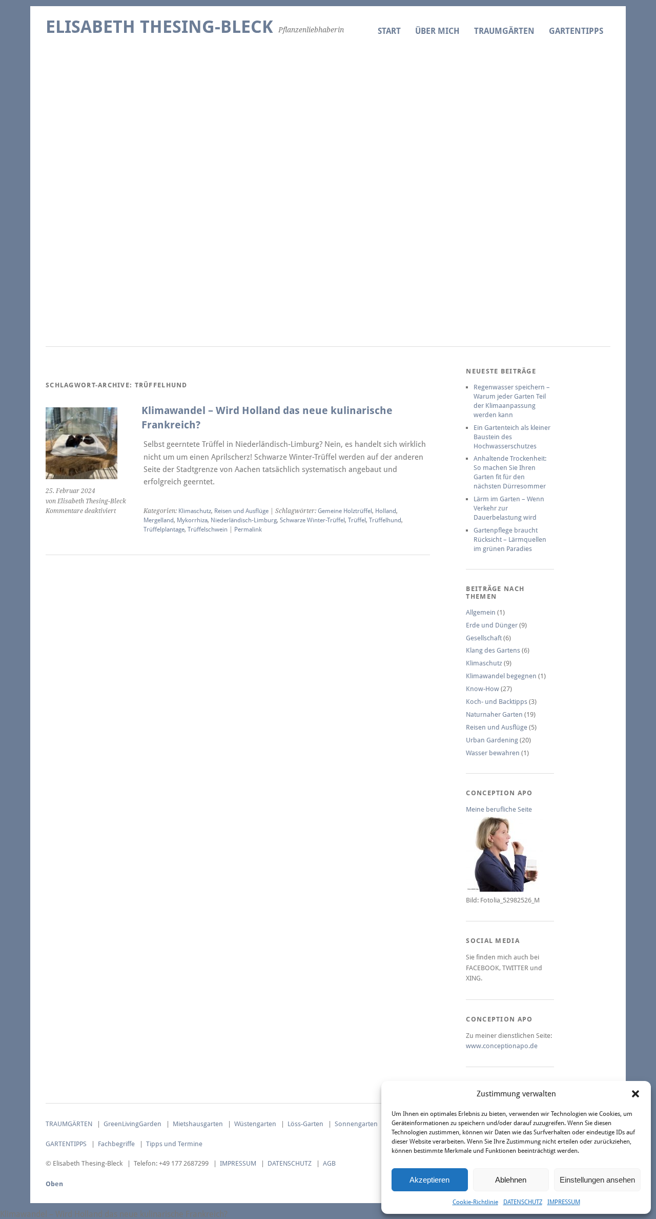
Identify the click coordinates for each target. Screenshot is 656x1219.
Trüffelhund (385, 520)
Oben (54, 1184)
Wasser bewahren (493, 753)
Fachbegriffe (116, 1144)
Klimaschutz (194, 511)
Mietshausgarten (198, 1124)
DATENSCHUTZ (522, 1202)
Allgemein (481, 612)
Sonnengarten (356, 1124)
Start (389, 31)
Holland (385, 511)
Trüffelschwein (208, 529)
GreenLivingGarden (132, 1124)
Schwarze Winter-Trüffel (312, 520)
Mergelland (159, 520)
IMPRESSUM (563, 1202)
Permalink (248, 529)
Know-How (482, 689)
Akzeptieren (429, 1179)
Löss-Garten (305, 1124)
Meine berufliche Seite (499, 809)
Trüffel (357, 520)
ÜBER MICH (437, 31)
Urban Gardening (492, 740)
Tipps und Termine (174, 1144)
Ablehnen (510, 1179)
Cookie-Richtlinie (475, 1202)
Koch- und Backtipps (496, 701)
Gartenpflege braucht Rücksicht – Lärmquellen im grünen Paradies (510, 539)
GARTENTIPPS (576, 31)
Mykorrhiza (192, 520)
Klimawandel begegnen (501, 676)
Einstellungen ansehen (597, 1179)
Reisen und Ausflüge (241, 511)
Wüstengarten (255, 1124)
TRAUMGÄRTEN (504, 31)
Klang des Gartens (493, 650)
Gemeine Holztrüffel (345, 511)
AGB (329, 1163)
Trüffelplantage (164, 529)
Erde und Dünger (492, 625)
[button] (635, 1094)
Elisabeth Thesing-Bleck (159, 27)
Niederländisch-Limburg (244, 520)
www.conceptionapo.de (502, 1046)
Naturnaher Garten (494, 714)
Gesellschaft (484, 638)
